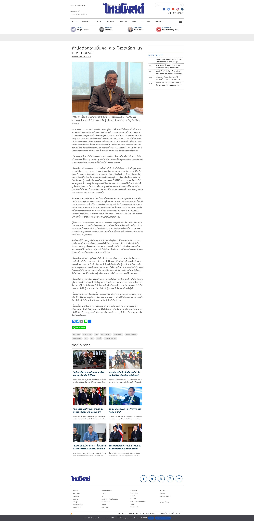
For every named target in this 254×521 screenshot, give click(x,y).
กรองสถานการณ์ (107, 491)
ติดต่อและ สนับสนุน (165, 496)
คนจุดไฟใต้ (109, 30)
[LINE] (179, 478)
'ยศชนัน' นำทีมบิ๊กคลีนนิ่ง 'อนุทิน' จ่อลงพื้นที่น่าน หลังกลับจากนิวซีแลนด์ (124, 374)
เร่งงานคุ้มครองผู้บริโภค (170, 30)
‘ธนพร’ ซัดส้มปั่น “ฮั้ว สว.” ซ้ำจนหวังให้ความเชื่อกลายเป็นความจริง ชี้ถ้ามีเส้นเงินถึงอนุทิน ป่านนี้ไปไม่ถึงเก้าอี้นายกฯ (89, 448)
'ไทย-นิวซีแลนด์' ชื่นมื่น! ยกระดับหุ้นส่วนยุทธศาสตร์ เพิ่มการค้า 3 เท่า (88, 410)
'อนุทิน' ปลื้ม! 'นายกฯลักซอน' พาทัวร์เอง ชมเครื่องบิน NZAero (88, 374)
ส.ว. (86, 338)
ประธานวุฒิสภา (105, 334)
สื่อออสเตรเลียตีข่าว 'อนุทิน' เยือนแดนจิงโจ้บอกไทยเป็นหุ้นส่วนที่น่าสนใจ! (125, 447)
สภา (92, 338)
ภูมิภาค (104, 505)
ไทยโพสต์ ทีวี (159, 21)
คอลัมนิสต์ (98, 21)
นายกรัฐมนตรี (87, 334)
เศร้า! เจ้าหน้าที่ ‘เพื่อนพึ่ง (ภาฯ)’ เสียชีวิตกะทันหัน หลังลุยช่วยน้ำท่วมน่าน (168, 66)
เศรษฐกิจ (110, 21)
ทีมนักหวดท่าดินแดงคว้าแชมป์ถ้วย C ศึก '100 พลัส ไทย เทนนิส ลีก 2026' (168, 84)
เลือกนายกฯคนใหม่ (110, 338)
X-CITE (132, 496)
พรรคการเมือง (118, 334)
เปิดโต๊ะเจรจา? (138, 30)
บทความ (75, 499)
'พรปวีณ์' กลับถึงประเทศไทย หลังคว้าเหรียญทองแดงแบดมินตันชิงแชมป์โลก (169, 72)
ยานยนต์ (133, 499)
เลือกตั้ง (99, 338)
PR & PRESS (164, 491)
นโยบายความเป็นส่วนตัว (163, 518)
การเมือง (74, 21)
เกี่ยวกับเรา (163, 493)
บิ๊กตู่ (96, 334)
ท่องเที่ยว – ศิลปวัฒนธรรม (110, 499)
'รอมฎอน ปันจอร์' (83, 30)
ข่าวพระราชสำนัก (78, 505)
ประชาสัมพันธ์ (106, 502)
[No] (252, 518)
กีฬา (103, 496)
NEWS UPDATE (155, 55)
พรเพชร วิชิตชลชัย (131, 334)
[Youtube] (173, 9)
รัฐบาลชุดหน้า (77, 338)
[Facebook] (164, 9)
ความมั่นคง (76, 334)
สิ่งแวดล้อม (105, 507)
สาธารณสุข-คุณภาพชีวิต (137, 501)
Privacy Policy (164, 502)
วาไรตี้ (103, 493)
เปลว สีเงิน (86, 21)
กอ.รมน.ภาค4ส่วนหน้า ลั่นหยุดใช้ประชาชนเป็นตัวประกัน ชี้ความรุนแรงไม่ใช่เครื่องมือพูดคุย (168, 78)
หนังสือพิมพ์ (145, 21)
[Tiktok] (182, 9)
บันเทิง (134, 21)
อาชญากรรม (134, 493)
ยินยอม (151, 518)
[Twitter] (168, 9)
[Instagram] (177, 9)
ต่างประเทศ (123, 21)
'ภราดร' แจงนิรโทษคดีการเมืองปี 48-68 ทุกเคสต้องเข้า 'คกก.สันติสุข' (168, 60)
